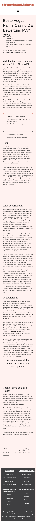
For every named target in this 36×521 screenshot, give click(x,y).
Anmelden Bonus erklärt (9, 484)
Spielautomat (7, 226)
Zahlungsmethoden (16, 331)
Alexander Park (26, 474)
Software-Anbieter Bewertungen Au (9, 490)
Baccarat (26, 503)
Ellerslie (26, 481)
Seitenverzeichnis (18, 519)
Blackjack (26, 496)
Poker (26, 493)
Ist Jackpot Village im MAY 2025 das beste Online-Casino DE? (25, 451)
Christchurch (26, 477)
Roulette (26, 500)
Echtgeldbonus (9, 481)
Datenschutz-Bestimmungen (16, 516)
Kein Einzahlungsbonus (9, 477)
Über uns (4, 516)
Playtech (9, 505)
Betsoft (9, 494)
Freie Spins (9, 474)
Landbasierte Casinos (26, 471)
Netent (9, 501)
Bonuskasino (9, 471)
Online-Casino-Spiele (26, 490)
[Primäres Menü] (18, 11)
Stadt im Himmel (26, 484)
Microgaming (9, 498)
